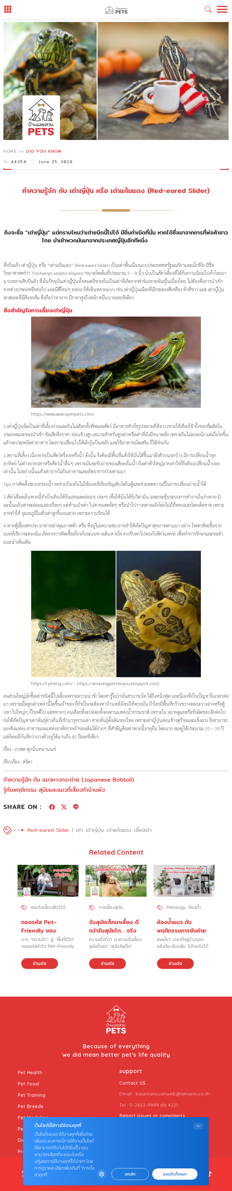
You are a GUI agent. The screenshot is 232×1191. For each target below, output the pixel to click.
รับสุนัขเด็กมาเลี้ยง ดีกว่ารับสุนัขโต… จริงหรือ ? (114, 930)
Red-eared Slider (48, 830)
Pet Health (30, 1072)
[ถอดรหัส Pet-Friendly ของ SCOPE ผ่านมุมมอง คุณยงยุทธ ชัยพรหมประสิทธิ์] (48, 881)
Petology (176, 907)
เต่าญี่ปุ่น (95, 830)
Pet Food (28, 1084)
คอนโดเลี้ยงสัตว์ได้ (48, 907)
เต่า (79, 830)
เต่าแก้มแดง (119, 830)
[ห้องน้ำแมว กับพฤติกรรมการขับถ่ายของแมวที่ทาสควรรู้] (183, 881)
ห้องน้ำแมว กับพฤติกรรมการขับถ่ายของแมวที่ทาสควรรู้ (181, 930)
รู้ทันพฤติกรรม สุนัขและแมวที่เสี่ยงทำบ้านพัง (54, 789)
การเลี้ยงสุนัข (111, 907)
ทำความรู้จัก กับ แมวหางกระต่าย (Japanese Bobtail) (68, 779)
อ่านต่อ (39, 963)
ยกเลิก (130, 1174)
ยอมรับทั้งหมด (175, 1174)
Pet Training (32, 1095)
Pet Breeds (31, 1106)
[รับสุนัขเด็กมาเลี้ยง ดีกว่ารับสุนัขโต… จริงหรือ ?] (116, 881)
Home (9, 151)
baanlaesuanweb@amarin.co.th (173, 1093)
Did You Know (43, 151)
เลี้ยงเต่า (143, 830)
